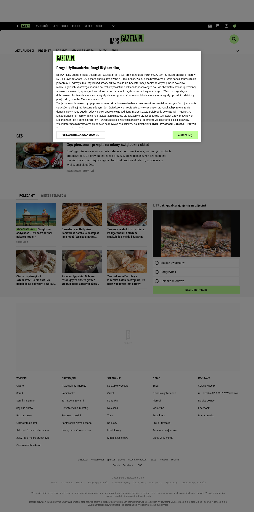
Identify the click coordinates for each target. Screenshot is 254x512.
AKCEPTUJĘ (185, 135)
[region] (127, 96)
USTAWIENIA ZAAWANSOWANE (80, 134)
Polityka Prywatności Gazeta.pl (166, 123)
